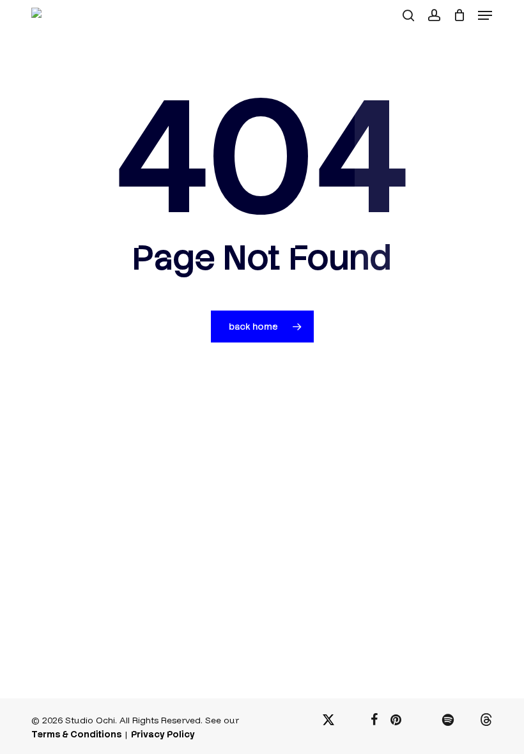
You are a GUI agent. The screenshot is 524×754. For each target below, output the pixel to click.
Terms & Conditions (76, 734)
